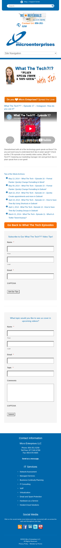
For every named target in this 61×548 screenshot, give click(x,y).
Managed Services (27, 476)
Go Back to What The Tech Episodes (30, 225)
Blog (25, 2)
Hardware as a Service (29, 501)
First (9, 253)
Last (9, 264)
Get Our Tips (13, 292)
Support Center (34, 2)
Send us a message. (30, 459)
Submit (11, 414)
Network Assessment (28, 472)
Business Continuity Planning (32, 480)
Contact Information (30, 438)
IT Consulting (25, 484)
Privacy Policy (23, 544)
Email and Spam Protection (31, 497)
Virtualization (25, 493)
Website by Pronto (36, 544)
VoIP (22, 488)
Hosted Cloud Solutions (29, 505)
